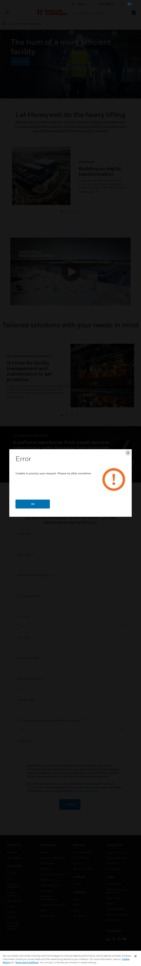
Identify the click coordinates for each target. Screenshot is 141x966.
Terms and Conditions (27, 962)
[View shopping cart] (128, 4)
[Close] (135, 956)
